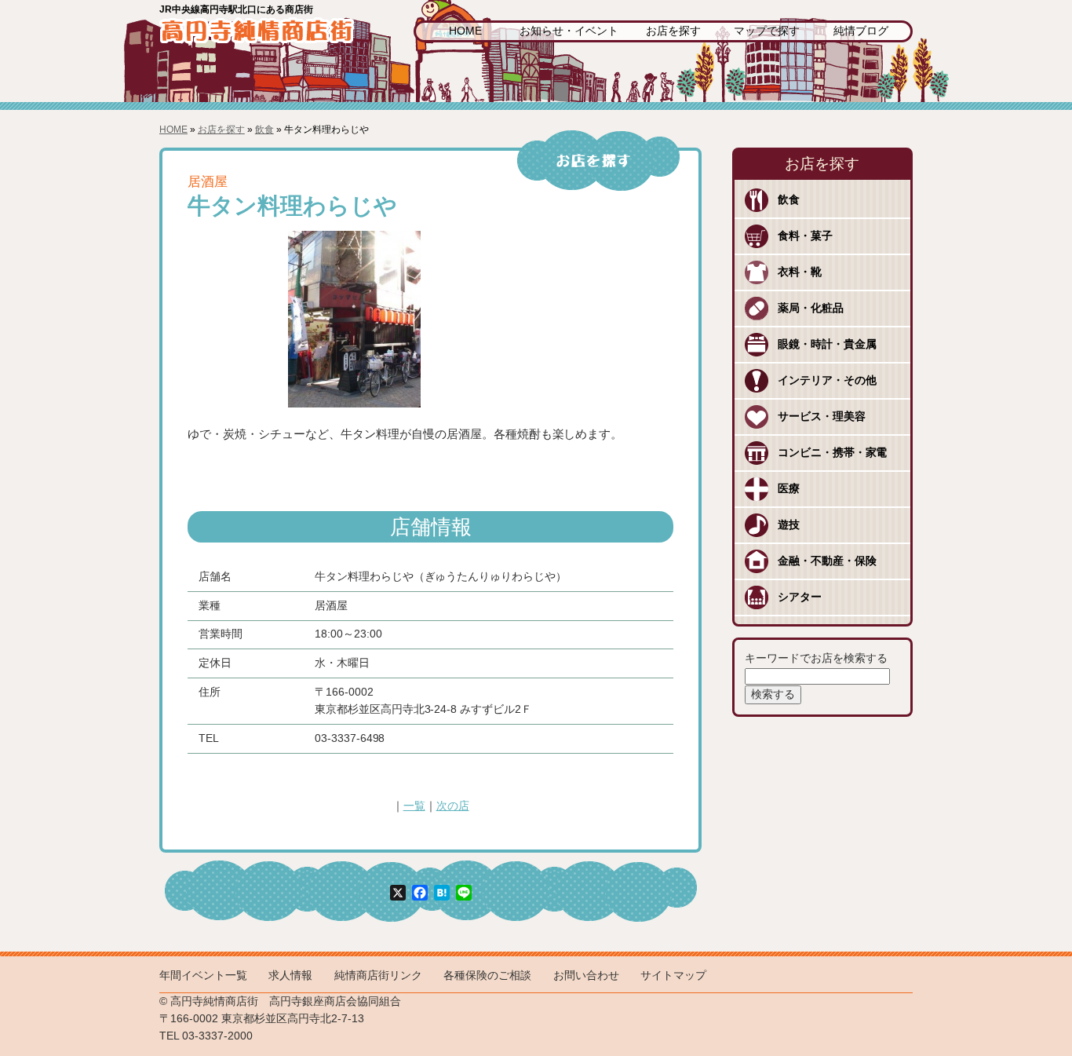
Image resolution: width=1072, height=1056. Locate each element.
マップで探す (767, 31)
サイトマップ (673, 975)
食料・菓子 (805, 236)
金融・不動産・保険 (827, 561)
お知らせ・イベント (569, 31)
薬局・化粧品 (811, 308)
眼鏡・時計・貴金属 (827, 344)
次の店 (452, 806)
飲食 (264, 129)
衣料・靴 (800, 272)
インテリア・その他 (827, 380)
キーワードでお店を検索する (816, 658)
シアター (800, 597)
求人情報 (290, 975)
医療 (789, 489)
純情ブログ (860, 31)
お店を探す (673, 31)
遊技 (789, 525)
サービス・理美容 (822, 416)
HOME (465, 31)
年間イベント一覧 (203, 975)
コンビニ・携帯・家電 (833, 453)
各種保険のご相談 (487, 975)
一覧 (414, 806)
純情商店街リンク (378, 975)
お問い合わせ (586, 975)
